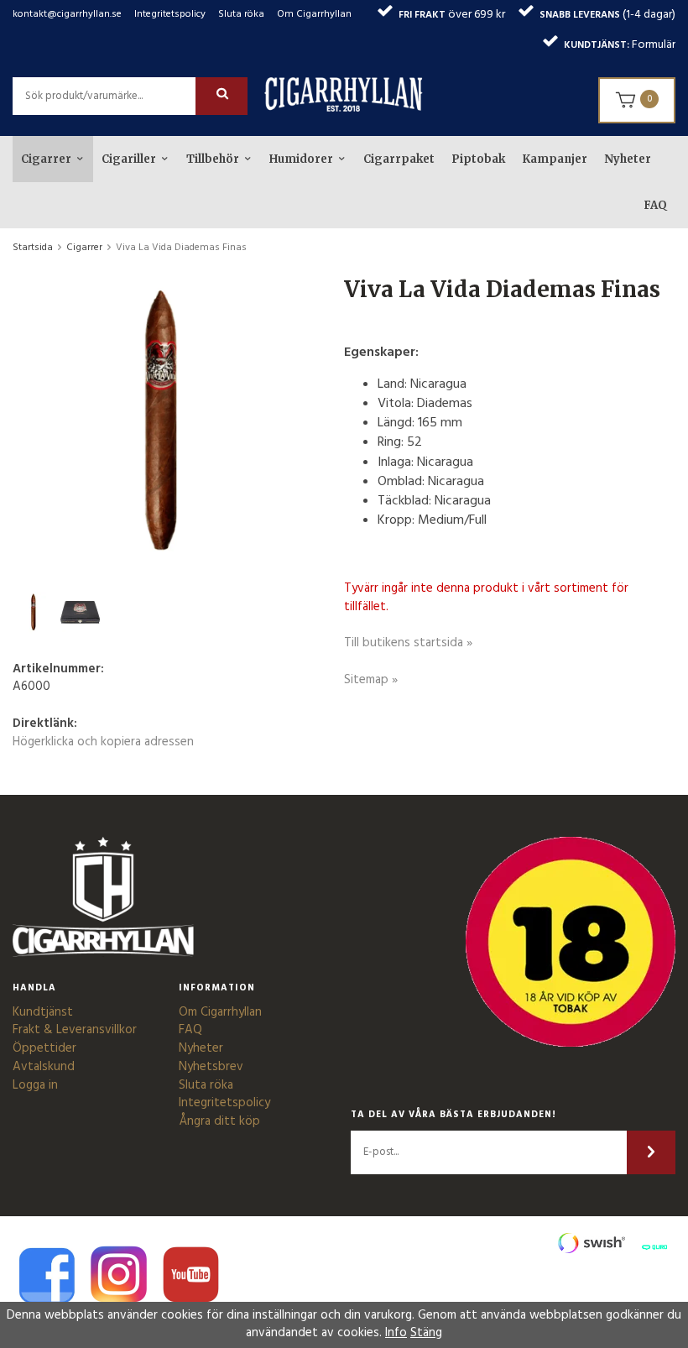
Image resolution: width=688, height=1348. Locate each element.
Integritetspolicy (170, 14)
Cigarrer (46, 159)
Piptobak (478, 159)
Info (396, 1333)
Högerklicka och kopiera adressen (103, 742)
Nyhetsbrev (211, 1067)
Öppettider (44, 1048)
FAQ (655, 205)
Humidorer (301, 159)
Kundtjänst (43, 1012)
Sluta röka (241, 14)
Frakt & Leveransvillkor (75, 1030)
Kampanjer (554, 159)
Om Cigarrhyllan (314, 14)
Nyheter (627, 159)
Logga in (35, 1085)
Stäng (426, 1333)
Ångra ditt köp (219, 1121)
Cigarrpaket (399, 159)
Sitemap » (371, 680)
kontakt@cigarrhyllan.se (67, 14)
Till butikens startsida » (408, 643)
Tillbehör (212, 159)
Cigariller (129, 159)
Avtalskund (44, 1067)
